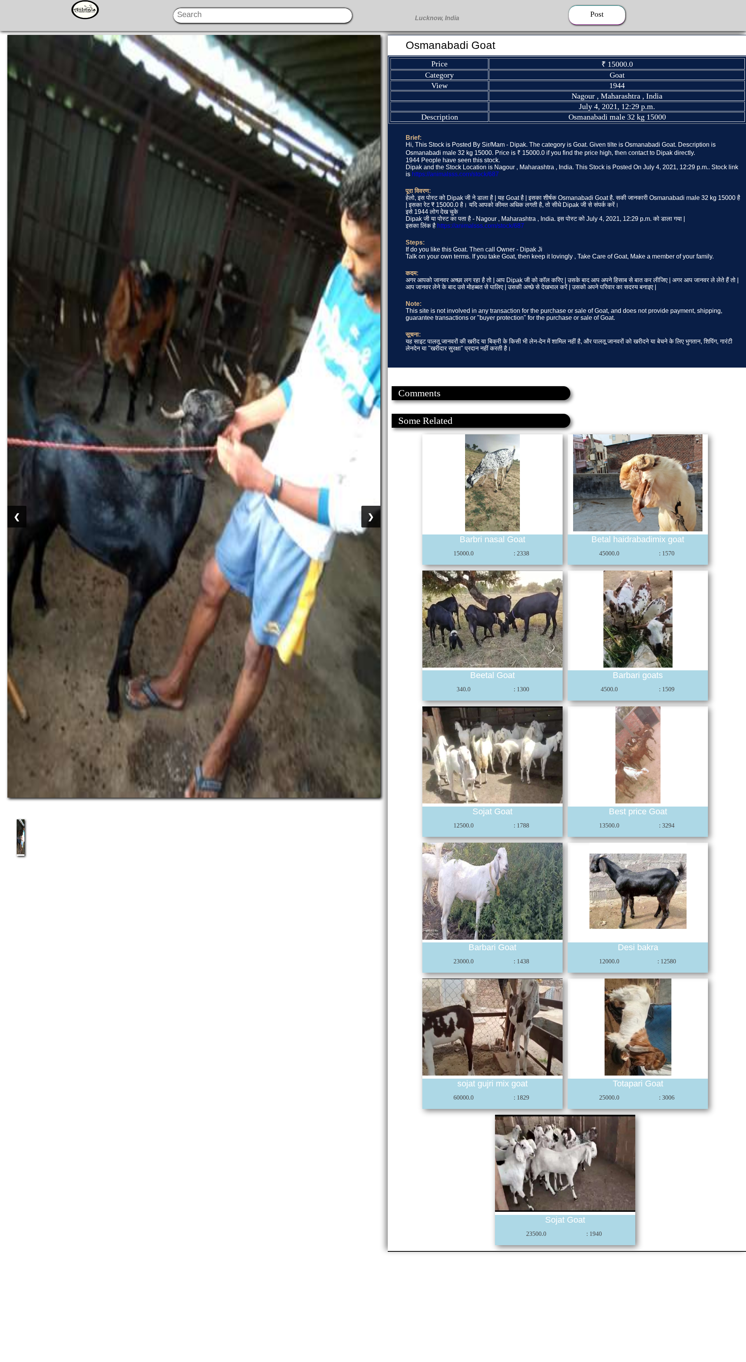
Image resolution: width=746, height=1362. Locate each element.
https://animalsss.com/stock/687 (455, 174)
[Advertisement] (233, 1306)
